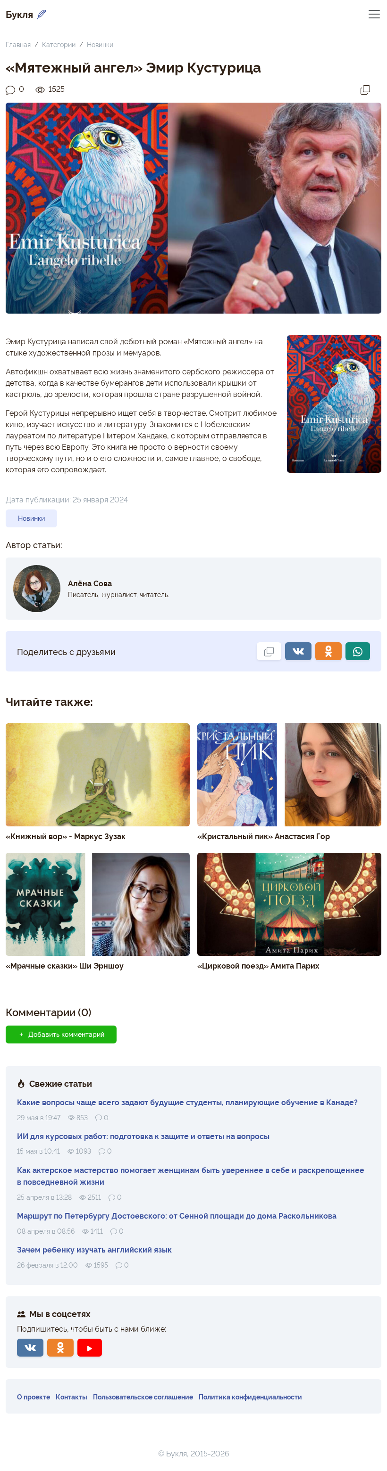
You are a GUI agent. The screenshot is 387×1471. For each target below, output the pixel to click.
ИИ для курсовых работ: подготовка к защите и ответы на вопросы (143, 1136)
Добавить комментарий (66, 1034)
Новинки (100, 44)
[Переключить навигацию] (374, 13)
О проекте (33, 1396)
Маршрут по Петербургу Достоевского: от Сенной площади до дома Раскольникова (177, 1215)
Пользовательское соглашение (143, 1396)
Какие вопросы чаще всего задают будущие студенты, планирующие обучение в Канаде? (187, 1102)
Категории (59, 44)
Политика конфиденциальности (250, 1396)
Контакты (71, 1396)
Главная (18, 44)
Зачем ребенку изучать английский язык (94, 1249)
